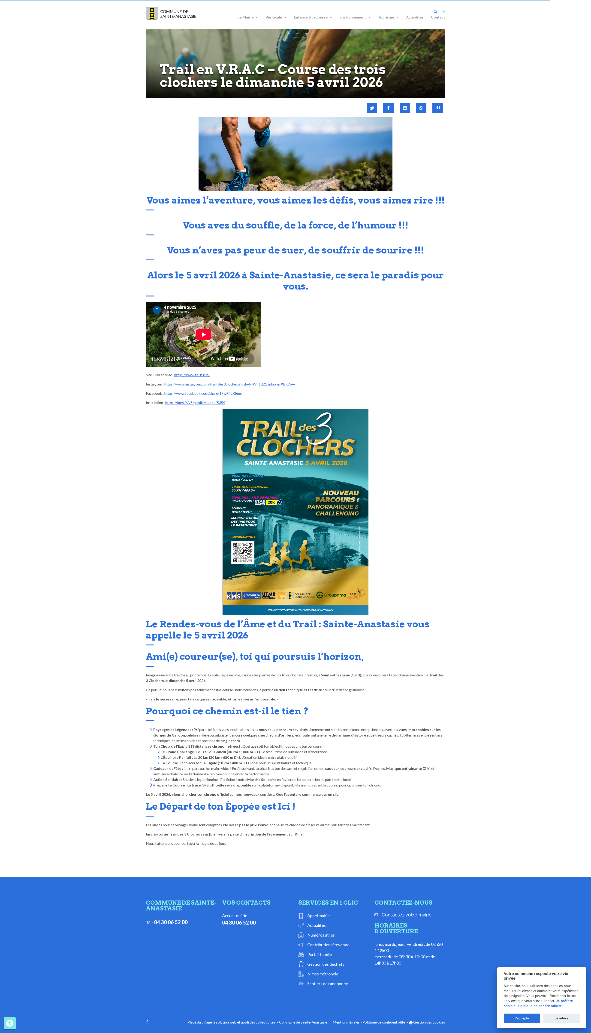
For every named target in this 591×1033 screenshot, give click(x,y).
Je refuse (561, 1018)
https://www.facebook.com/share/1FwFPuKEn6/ (203, 393)
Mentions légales (346, 1022)
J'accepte (522, 1018)
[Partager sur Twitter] (372, 108)
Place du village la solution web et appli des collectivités (231, 1022)
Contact (438, 17)
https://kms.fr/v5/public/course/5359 (195, 402)
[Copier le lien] (437, 108)
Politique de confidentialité (383, 1022)
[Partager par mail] (405, 108)
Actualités (415, 17)
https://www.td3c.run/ (192, 375)
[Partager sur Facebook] (388, 108)
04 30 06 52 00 (171, 922)
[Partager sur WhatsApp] (421, 108)
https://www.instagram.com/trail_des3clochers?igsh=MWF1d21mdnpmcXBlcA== (229, 384)
